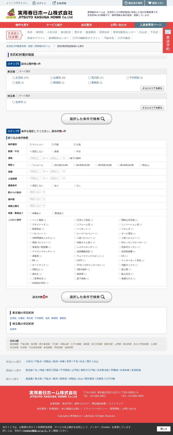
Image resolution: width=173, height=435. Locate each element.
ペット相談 (39, 220)
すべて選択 (24, 71)
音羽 (69, 361)
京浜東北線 (103, 370)
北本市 (19, 102)
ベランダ (127, 229)
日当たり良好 (85, 220)
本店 (29, 32)
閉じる (163, 429)
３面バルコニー (130, 238)
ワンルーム (37, 165)
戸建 (56, 144)
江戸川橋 (110, 378)
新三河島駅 (97, 344)
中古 (78, 151)
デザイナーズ (40, 224)
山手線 (75, 370)
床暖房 (37, 256)
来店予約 (67, 403)
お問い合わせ (129, 408)
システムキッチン (87, 247)
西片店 (78, 32)
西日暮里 (90, 378)
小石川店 (52, 32)
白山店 (143, 32)
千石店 (154, 32)
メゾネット (84, 229)
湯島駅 (86, 344)
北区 (17, 82)
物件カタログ (82, 403)
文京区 (19, 77)
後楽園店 (91, 32)
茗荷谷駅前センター (124, 32)
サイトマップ (116, 403)
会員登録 (54, 403)
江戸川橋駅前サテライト (86, 38)
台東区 (57, 77)
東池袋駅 (48, 347)
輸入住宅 (127, 274)
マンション (37, 144)
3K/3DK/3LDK (105, 165)
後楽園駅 (14, 344)
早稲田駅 (58, 347)
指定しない (37, 151)
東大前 (39, 378)
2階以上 (37, 269)
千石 (76, 361)
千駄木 (39, 361)
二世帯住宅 (39, 278)
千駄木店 (109, 38)
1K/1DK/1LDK (61, 165)
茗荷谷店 (104, 32)
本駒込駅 (64, 344)
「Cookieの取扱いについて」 (34, 431)
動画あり (59, 213)
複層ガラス (128, 278)
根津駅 (34, 344)
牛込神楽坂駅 (35, 347)
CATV (81, 260)
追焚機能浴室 (85, 251)
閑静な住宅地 (129, 220)
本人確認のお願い (70, 408)
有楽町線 (136, 370)
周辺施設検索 (99, 403)
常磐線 (115, 370)
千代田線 (65, 370)
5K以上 (145, 165)
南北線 (29, 370)
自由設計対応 (40, 283)
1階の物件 (83, 269)
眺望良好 (38, 229)
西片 (89, 361)
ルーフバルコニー (87, 233)
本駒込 (48, 361)
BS (35, 260)
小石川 (29, 361)
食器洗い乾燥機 (41, 247)
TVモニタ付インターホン (91, 265)
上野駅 (118, 344)
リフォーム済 (85, 224)
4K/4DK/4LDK (127, 165)
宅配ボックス (129, 265)
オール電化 (128, 233)
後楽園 (29, 378)
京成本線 (125, 370)
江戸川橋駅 (76, 344)
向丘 (82, 361)
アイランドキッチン (43, 251)
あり (56, 185)
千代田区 (134, 77)
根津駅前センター (59, 38)
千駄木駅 (24, 344)
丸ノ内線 (40, 370)
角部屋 (81, 274)
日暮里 (100, 378)
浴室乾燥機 (128, 251)
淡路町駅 (69, 347)
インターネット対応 (132, 260)
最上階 (126, 269)
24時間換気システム (43, 238)
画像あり (36, 213)
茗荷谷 (64, 378)
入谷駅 (154, 344)
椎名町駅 (127, 344)
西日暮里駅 (44, 344)
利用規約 (54, 408)
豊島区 (95, 82)
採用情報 (114, 408)
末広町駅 (14, 347)
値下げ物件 (75, 158)
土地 (78, 144)
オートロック (40, 265)
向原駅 (23, 347)
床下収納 (83, 278)
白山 (96, 361)
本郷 (62, 361)
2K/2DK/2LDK (83, 165)
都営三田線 (52, 370)
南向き (37, 274)
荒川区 (95, 77)
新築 (56, 151)
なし (78, 185)
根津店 (40, 32)
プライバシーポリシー (95, 408)
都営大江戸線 (88, 370)
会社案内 (41, 408)
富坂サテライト (36, 38)
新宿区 (57, 82)
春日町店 (66, 32)
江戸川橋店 (124, 38)
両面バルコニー (41, 242)
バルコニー (39, 233)
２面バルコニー (86, 238)
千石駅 (55, 344)
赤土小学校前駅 (141, 344)
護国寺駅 (108, 344)
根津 (55, 361)
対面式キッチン (130, 247)
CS (124, 256)
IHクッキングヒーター (133, 242)
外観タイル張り (86, 242)
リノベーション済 (131, 224)
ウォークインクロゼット (90, 256)
